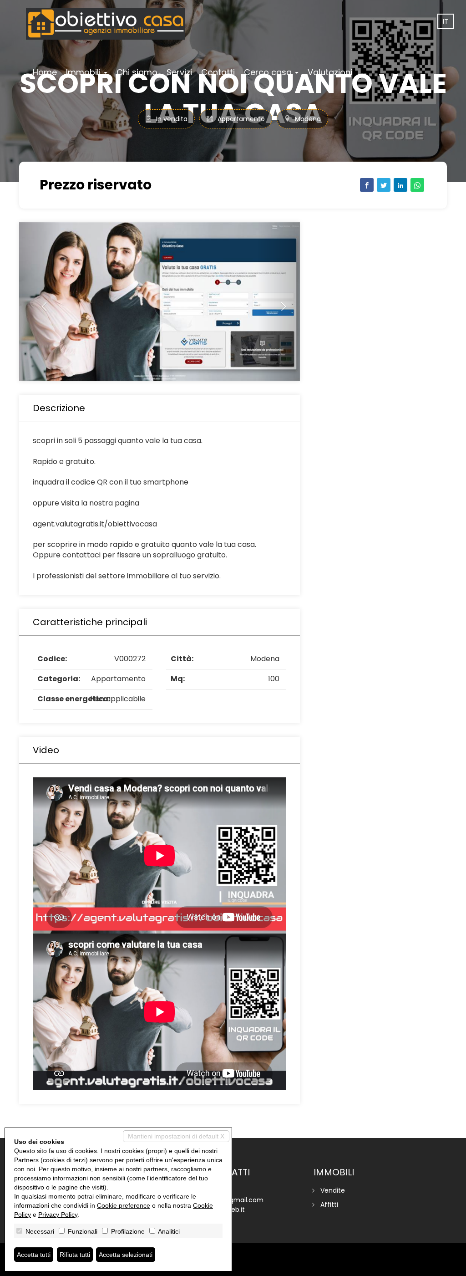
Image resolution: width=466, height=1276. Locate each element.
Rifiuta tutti (75, 1254)
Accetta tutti (34, 1254)
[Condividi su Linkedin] (400, 185)
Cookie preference (123, 1205)
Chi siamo (136, 72)
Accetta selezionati (125, 1254)
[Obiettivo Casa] (105, 23)
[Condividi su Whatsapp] (417, 185)
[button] (40, 301)
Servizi (179, 72)
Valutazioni (330, 72)
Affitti (329, 1204)
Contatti (218, 72)
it (445, 21)
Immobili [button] (84, 72)
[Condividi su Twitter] (383, 185)
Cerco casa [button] (269, 72)
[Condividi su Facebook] (367, 185)
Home (45, 72)
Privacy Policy (57, 1214)
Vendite (332, 1190)
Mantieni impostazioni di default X (176, 1136)
